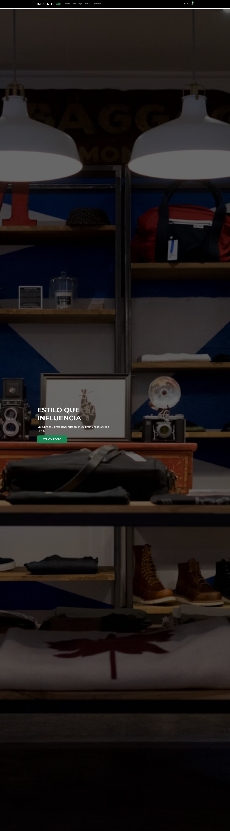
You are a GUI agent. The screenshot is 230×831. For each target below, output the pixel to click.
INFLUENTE (49, 4)
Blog (74, 3)
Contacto (96, 3)
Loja (80, 3)
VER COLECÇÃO (52, 439)
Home (67, 3)
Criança (87, 3)
